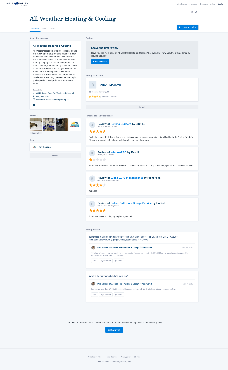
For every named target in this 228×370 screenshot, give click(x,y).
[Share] (196, 12)
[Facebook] (34, 105)
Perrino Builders (121, 124)
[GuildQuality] (17, 4)
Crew (44, 28)
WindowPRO (119, 152)
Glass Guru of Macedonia (127, 178)
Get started (114, 330)
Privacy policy (125, 357)
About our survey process (187, 4)
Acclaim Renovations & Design (125, 247)
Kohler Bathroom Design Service (131, 203)
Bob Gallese (102, 247)
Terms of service (111, 357)
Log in (220, 4)
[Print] (192, 12)
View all (35, 133)
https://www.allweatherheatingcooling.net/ (53, 99)
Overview (35, 28)
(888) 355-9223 (103, 361)
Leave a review (189, 27)
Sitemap (137, 357)
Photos (52, 28)
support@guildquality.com (121, 361)
